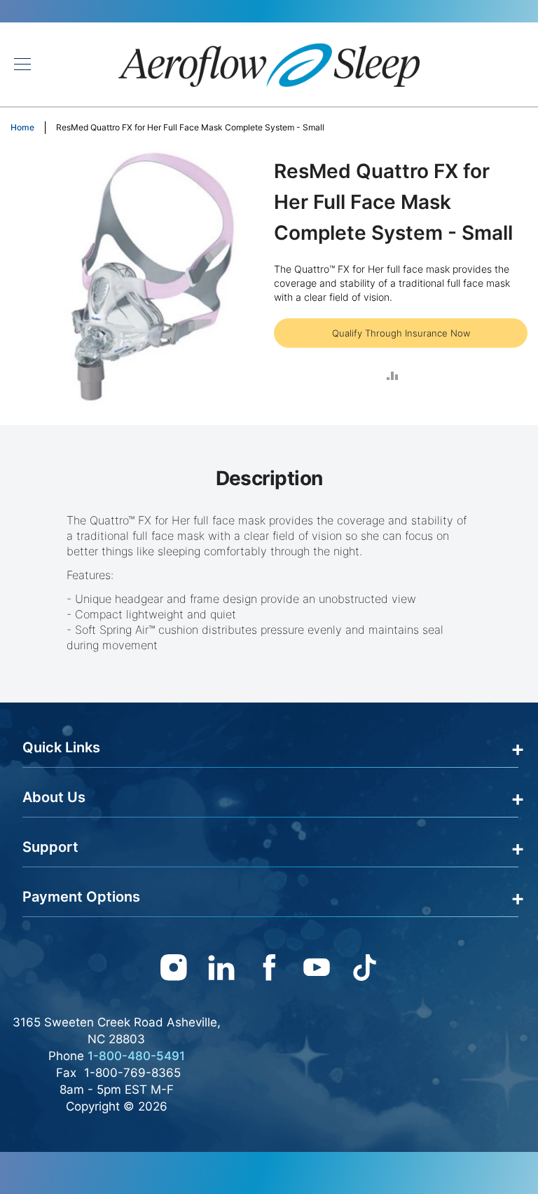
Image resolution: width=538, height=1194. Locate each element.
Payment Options (81, 896)
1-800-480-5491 (136, 1056)
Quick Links (61, 747)
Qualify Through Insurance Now (401, 333)
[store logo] (269, 64)
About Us (53, 797)
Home (22, 127)
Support (50, 847)
